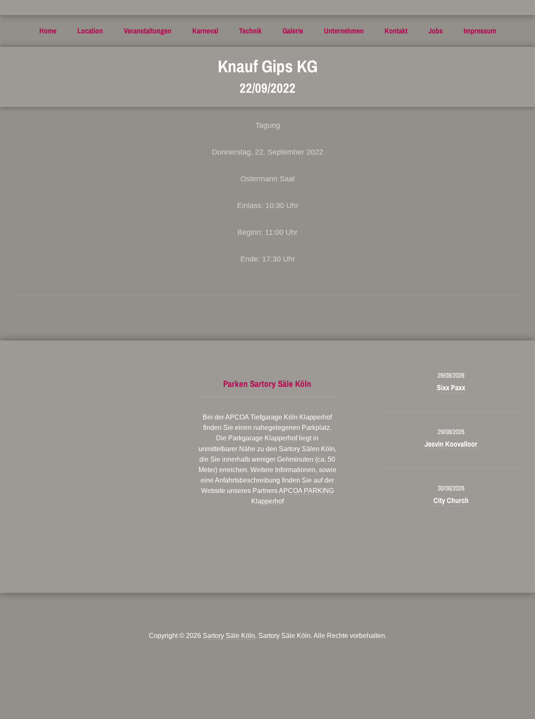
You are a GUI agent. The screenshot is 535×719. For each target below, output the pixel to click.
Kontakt (396, 30)
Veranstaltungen (147, 30)
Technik (250, 30)
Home (47, 30)
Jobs (435, 30)
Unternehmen (344, 30)
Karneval (205, 30)
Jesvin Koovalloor (451, 444)
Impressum (480, 30)
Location (90, 30)
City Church (451, 500)
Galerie (293, 30)
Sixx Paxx (451, 387)
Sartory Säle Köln (229, 635)
